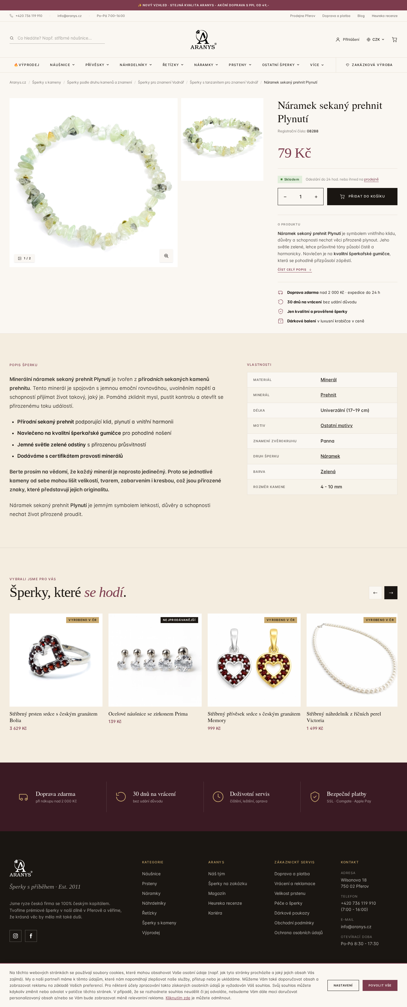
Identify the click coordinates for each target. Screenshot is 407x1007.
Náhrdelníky (133, 65)
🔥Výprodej (26, 65)
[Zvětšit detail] (222, 139)
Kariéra (215, 912)
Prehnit (328, 395)
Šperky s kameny (46, 82)
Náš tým (216, 873)
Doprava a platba (336, 16)
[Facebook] (31, 936)
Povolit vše (380, 985)
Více (314, 65)
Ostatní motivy (337, 425)
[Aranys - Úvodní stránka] (203, 39)
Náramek (330, 456)
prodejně (371, 179)
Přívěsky (95, 65)
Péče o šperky (288, 903)
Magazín (217, 893)
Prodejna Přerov (302, 16)
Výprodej (151, 932)
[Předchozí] (375, 592)
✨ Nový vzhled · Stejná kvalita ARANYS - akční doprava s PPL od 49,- (203, 5)
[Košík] (394, 40)
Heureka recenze (384, 16)
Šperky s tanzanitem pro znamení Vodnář (224, 82)
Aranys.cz (18, 82)
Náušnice (60, 65)
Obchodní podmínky (294, 922)
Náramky (204, 65)
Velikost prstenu (289, 893)
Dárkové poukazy (292, 912)
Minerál (329, 379)
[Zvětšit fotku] (166, 255)
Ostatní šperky (278, 65)
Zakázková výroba (372, 65)
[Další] (390, 592)
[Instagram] (15, 936)
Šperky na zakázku (227, 883)
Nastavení (343, 985)
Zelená (328, 471)
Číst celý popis (292, 269)
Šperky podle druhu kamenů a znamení (99, 82)
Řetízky (171, 65)
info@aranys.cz (70, 16)
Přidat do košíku (367, 196)
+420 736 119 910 (28, 16)
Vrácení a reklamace (294, 883)
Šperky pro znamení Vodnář (161, 82)
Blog (361, 16)
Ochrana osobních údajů (298, 932)
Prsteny (238, 65)
